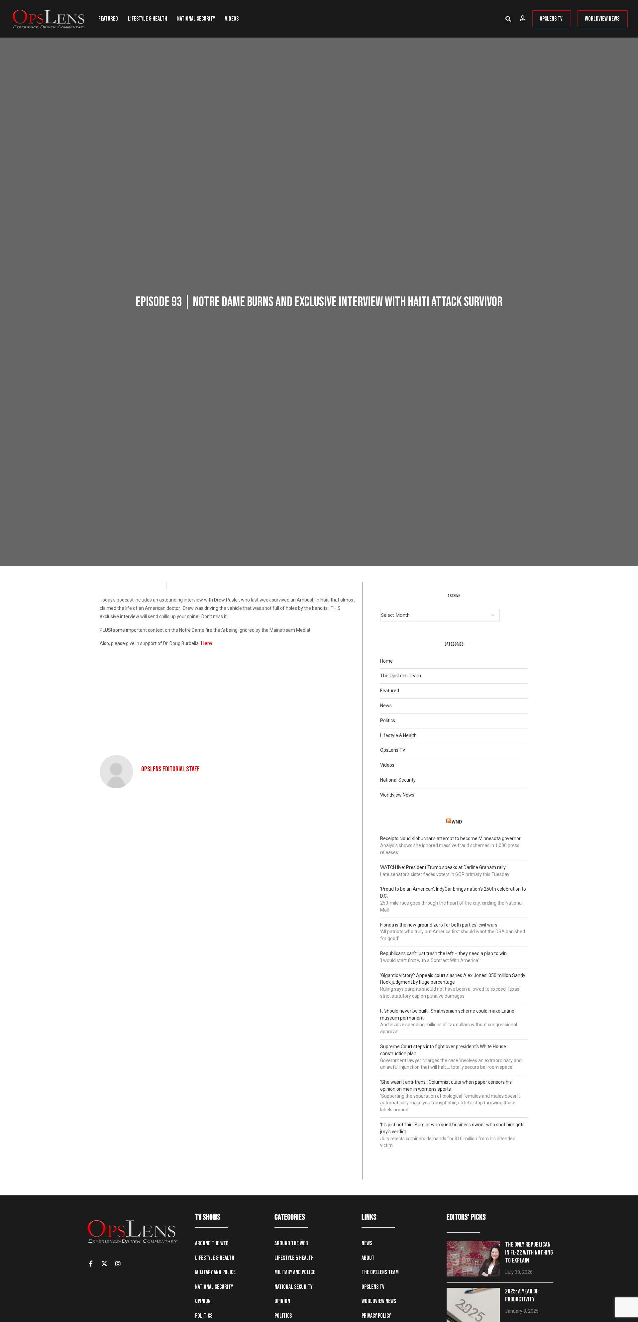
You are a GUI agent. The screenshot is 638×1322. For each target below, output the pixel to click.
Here (206, 643)
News (386, 705)
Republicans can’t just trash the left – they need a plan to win (443, 953)
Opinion (203, 1301)
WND (457, 822)
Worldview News (397, 795)
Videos (232, 18)
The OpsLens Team (400, 675)
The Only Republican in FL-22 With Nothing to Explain (529, 1253)
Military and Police (215, 1272)
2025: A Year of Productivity (521, 1295)
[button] (508, 19)
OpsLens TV (392, 750)
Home (386, 661)
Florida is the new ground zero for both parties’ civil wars (438, 925)
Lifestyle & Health (147, 18)
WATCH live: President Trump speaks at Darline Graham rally (443, 867)
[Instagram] (118, 1263)
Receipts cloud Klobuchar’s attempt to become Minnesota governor (450, 838)
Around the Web (212, 1243)
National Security (196, 18)
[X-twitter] (104, 1263)
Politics (387, 720)
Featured (108, 18)
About (368, 1258)
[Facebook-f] (91, 1263)
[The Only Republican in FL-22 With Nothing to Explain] (473, 1258)
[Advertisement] (228, 699)
